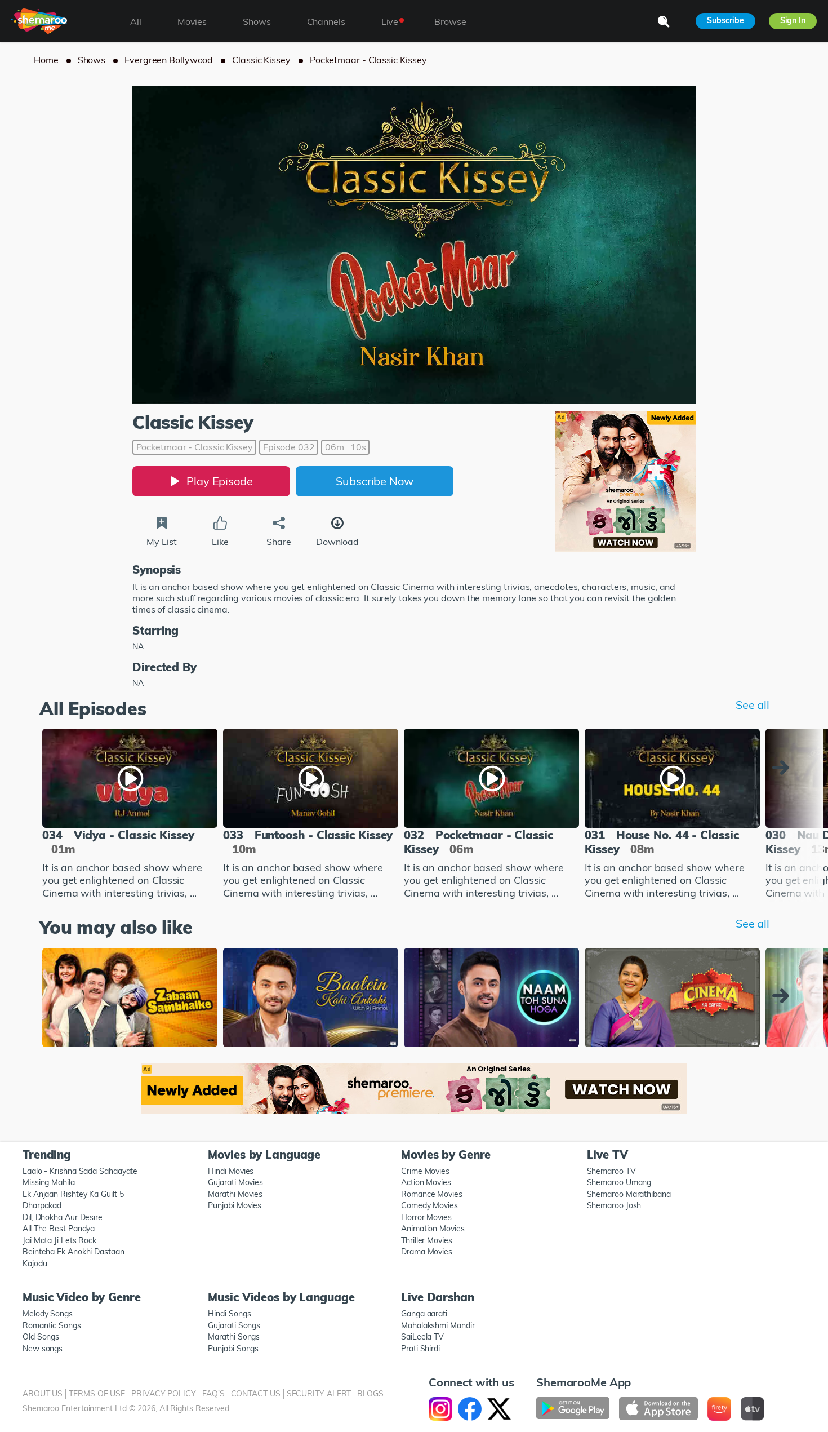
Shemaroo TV (611, 1171)
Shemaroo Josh (614, 1205)
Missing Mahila (49, 1182)
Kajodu (35, 1263)
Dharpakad (42, 1205)
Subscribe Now (374, 481)
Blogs (370, 1394)
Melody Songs (48, 1314)
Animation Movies (433, 1228)
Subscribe (725, 20)
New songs (43, 1349)
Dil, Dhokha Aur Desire (63, 1217)
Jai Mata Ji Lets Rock (59, 1240)
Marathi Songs (234, 1337)
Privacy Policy (163, 1394)
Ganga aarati (424, 1314)
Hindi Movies (230, 1171)
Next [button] (783, 767)
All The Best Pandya (59, 1228)
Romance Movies (431, 1194)
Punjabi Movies (234, 1205)
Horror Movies (426, 1217)
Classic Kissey (261, 59)
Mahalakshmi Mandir (437, 1325)
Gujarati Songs (234, 1325)
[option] (129, 815)
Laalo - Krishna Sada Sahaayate (80, 1171)
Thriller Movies (426, 1240)
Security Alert (319, 1394)
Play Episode (219, 481)
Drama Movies (426, 1252)
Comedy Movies (429, 1205)
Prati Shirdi (420, 1349)
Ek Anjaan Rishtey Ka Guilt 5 (73, 1194)
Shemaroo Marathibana (629, 1194)
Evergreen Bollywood (168, 59)
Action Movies (426, 1182)
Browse (450, 21)
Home (46, 59)
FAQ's (213, 1394)
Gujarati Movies (235, 1182)
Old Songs (41, 1337)
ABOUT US (43, 1394)
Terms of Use (97, 1394)
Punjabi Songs (233, 1349)
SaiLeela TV (422, 1337)
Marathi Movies (235, 1194)
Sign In (792, 20)
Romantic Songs (52, 1325)
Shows (92, 59)
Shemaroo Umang (619, 1182)
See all (752, 705)
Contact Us (256, 1394)
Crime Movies (425, 1171)
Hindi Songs (229, 1314)
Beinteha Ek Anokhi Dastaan (73, 1252)
